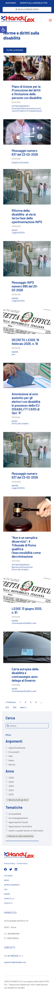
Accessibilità (17, 108)
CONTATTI (8, 903)
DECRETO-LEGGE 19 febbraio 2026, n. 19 (25, 342)
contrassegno (18, 623)
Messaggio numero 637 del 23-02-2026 (25, 152)
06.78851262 (12, 955)
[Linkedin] (16, 869)
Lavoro (15, 111)
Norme (15, 298)
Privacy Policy (9, 863)
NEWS (6, 880)
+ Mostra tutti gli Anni (17, 800)
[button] (3, 29)
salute (34, 111)
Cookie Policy (22, 863)
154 (14, 707)
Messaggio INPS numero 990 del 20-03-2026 (25, 286)
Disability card (30, 623)
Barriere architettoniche (22, 567)
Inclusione (27, 108)
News (14, 230)
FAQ (5, 889)
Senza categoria (20, 162)
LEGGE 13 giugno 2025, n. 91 (27, 610)
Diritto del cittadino (20, 423)
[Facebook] (5, 869)
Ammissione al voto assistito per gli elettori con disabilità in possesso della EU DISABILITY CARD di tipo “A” (26, 403)
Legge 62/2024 (18, 232)
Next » (23, 707)
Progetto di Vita (25, 111)
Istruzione (36, 108)
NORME (7, 894)
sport (39, 111)
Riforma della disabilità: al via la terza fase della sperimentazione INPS (27, 216)
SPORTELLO (9, 898)
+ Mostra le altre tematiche (20, 836)
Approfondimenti (21, 106)
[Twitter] (10, 869)
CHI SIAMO (8, 876)
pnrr (13, 354)
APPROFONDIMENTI (12, 885)
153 (7, 707)
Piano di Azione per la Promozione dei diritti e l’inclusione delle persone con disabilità (27, 92)
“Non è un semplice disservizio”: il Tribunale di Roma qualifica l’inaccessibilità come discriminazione (26, 547)
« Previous (10, 702)
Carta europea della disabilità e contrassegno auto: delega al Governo (25, 674)
